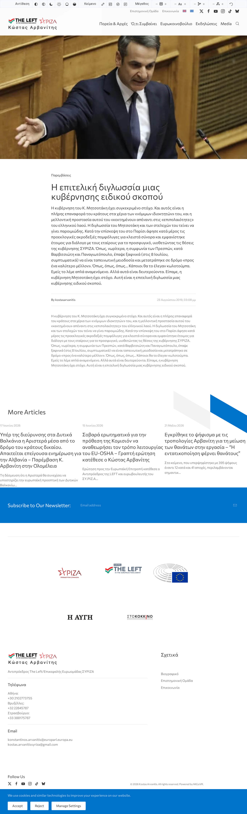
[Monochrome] (43, 4)
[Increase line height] (204, 4)
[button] (237, 23)
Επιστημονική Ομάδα (144, 11)
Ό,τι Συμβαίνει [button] (144, 23)
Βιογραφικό (169, 674)
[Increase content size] (165, 4)
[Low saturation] (67, 4)
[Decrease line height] (195, 4)
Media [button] (226, 23)
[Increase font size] (185, 4)
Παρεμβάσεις (61, 175)
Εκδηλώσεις (206, 23)
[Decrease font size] (175, 4)
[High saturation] (74, 4)
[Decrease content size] (157, 4)
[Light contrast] (59, 4)
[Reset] (231, 4)
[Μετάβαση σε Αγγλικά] (184, 11)
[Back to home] (33, 23)
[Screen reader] (118, 4)
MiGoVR (198, 784)
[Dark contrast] (51, 4)
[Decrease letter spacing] (214, 4)
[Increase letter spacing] (222, 4)
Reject (39, 806)
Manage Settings (68, 806)
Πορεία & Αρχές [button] (113, 23)
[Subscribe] (235, 505)
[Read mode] (125, 4)
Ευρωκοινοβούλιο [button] (176, 23)
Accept (17, 806)
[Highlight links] (103, 4)
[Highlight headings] (110, 4)
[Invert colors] (36, 4)
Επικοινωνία (170, 11)
